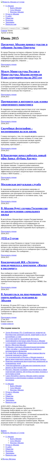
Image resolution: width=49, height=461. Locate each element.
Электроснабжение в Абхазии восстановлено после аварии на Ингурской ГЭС (25, 366)
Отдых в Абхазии (12, 14)
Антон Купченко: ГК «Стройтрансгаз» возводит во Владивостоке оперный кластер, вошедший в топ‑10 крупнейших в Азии (25, 335)
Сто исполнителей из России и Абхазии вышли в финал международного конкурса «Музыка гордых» (25, 358)
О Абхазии (9, 6)
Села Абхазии (15, 10)
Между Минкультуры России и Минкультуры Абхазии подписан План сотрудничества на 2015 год (21, 74)
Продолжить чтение (9, 64)
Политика (9, 20)
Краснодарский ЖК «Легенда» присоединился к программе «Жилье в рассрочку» (24, 265)
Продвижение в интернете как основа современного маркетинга (24, 103)
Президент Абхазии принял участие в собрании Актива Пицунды (24, 46)
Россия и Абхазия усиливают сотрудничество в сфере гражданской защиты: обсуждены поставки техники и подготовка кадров (26, 372)
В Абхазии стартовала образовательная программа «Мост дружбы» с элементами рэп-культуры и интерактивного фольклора (25, 349)
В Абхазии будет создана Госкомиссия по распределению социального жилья (24, 211)
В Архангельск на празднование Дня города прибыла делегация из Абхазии (24, 297)
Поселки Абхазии (17, 12)
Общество (9, 18)
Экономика (9, 22)
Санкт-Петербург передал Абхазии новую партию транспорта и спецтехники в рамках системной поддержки (24, 378)
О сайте (8, 16)
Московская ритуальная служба (21, 184)
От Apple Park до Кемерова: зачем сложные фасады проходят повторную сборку (25, 354)
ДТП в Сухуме (10, 238)
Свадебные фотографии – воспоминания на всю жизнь (19, 130)
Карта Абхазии (16, 8)
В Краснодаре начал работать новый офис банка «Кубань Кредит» (23, 157)
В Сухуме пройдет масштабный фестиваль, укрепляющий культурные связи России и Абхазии (25, 340)
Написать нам (10, 24)
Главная (4, 31)
